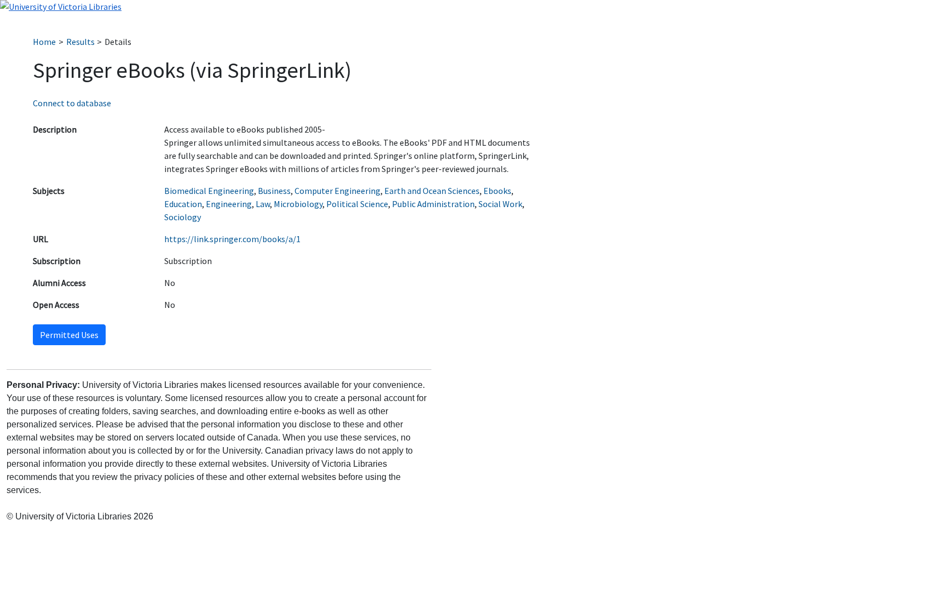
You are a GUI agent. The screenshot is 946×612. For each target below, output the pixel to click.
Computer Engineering (337, 190)
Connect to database (72, 103)
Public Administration (433, 203)
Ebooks (497, 190)
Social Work (500, 203)
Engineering (229, 203)
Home (44, 41)
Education (183, 203)
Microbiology (298, 203)
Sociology (182, 216)
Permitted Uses (69, 334)
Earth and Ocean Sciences (432, 190)
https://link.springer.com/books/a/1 (232, 238)
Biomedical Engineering (209, 190)
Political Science (357, 203)
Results (80, 41)
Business (274, 190)
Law (263, 203)
